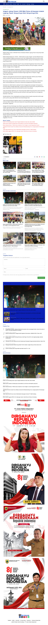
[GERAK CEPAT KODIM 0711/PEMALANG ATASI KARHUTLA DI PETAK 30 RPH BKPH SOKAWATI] (23, 165)
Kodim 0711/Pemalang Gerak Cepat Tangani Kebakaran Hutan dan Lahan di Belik (19, 121)
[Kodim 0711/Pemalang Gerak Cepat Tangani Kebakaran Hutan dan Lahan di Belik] (9, 165)
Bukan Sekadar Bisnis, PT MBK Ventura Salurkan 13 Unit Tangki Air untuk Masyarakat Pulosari (21, 125)
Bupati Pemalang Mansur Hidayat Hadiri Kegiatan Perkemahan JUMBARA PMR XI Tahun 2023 (24, 333)
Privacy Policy (23, 620)
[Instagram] (26, 617)
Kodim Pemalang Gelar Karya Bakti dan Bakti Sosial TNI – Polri (18, 348)
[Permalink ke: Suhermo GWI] (4, 15)
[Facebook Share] (35, 157)
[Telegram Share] (42, 157)
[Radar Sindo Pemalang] (10, 1)
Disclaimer (29, 620)
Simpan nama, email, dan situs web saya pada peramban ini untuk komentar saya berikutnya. (21, 274)
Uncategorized (6, 9)
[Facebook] (20, 617)
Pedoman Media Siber (36, 620)
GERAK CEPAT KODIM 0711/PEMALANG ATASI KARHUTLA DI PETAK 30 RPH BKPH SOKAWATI (20, 123)
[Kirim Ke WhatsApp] (44, 157)
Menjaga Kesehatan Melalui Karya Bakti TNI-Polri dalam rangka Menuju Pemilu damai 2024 (23, 344)
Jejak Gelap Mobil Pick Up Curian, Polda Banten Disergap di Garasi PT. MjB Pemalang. (19, 129)
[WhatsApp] (28, 617)
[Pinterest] (24, 617)
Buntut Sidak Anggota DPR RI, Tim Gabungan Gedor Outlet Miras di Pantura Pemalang (20, 131)
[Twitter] (22, 617)
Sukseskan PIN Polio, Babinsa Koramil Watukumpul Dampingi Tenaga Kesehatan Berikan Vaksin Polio (25, 341)
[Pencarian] (43, 1)
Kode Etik (17, 620)
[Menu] (4, 1)
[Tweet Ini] (37, 157)
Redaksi (9, 620)
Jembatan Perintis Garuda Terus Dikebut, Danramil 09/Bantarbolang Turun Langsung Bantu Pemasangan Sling (23, 127)
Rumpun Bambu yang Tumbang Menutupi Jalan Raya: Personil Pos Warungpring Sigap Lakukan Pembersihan (24, 337)
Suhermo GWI (7, 15)
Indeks (13, 620)
